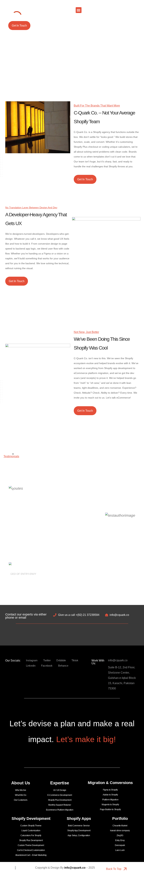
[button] (78, 10)
